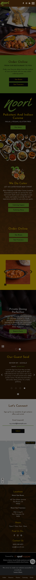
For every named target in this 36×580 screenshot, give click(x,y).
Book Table (18, 44)
